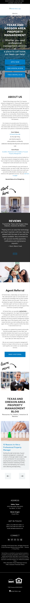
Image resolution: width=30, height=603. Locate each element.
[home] (15, 8)
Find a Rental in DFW (15, 68)
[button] (14, 253)
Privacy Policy (16, 549)
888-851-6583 (17, 525)
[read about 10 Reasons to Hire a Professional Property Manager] (15, 431)
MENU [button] (16, 13)
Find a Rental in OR (15, 75)
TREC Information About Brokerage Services (15, 563)
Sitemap (27, 547)
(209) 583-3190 (19, 1)
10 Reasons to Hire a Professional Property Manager (12, 447)
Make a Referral (15, 354)
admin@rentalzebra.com (16, 528)
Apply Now (15, 62)
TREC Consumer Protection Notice (15, 564)
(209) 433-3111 (18, 3)
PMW (21, 547)
